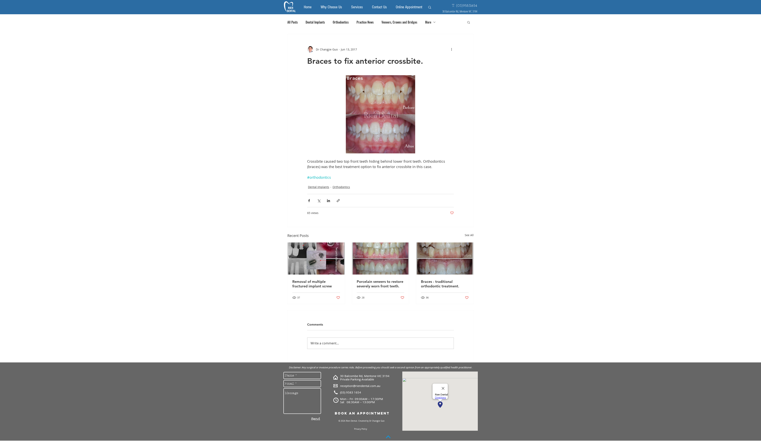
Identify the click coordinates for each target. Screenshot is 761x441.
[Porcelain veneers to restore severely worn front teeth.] (380, 258)
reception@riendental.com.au (360, 386)
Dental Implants (315, 22)
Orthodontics (341, 22)
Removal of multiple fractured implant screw (312, 283)
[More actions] (451, 49)
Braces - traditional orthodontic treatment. (440, 283)
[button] (468, 22)
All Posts (292, 22)
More (428, 22)
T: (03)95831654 (464, 6)
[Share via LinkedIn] (328, 200)
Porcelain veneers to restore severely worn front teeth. (380, 283)
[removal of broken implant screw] (316, 258)
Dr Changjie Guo (376, 421)
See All (469, 235)
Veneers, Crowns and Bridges (399, 22)
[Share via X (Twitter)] (319, 200)
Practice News (365, 22)
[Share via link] (338, 200)
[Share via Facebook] (309, 200)
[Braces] (444, 258)
